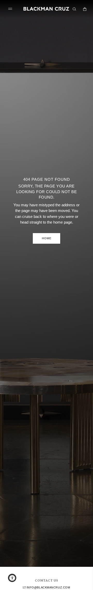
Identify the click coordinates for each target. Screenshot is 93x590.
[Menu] (11, 9)
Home (46, 238)
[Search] (74, 9)
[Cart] (85, 9)
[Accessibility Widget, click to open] (12, 578)
